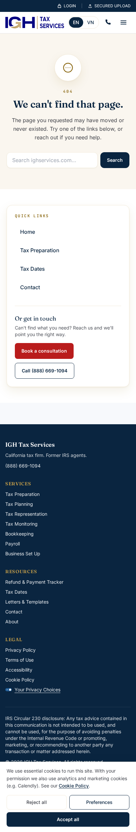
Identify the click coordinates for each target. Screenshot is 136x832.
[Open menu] (123, 22)
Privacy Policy (20, 650)
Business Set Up (22, 553)
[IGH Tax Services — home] (34, 22)
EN (76, 22)
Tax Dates (16, 592)
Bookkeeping (19, 534)
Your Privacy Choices (33, 689)
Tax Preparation (22, 494)
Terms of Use (19, 660)
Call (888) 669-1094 (44, 370)
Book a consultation (44, 351)
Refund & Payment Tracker (34, 582)
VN (90, 22)
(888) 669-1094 (23, 465)
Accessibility (18, 670)
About (11, 621)
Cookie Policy (19, 679)
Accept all (68, 819)
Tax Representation (26, 514)
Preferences (99, 802)
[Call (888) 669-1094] (107, 22)
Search (115, 160)
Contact (13, 611)
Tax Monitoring (21, 524)
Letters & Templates (27, 602)
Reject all (36, 802)
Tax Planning (19, 504)
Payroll (12, 543)
